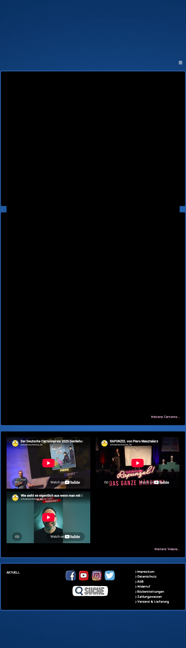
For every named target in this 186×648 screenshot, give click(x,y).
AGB (140, 582)
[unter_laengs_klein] (93, 48)
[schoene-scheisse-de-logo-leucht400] (93, 6)
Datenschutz (147, 577)
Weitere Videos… (166, 549)
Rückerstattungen (150, 592)
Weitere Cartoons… (165, 417)
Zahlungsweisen (149, 597)
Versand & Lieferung (153, 602)
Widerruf (143, 587)
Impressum (145, 572)
